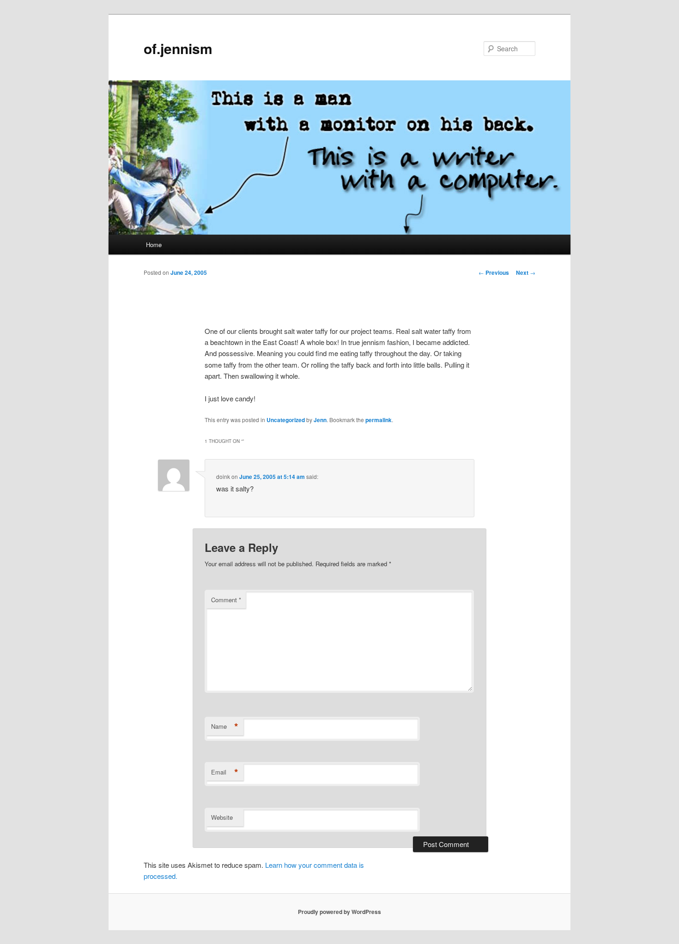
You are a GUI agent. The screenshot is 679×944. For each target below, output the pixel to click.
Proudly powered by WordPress (339, 912)
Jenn (320, 420)
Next (525, 272)
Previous (494, 272)
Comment (226, 599)
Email (224, 772)
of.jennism (178, 48)
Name (224, 726)
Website (222, 817)
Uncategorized (286, 420)
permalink (378, 420)
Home (154, 244)
